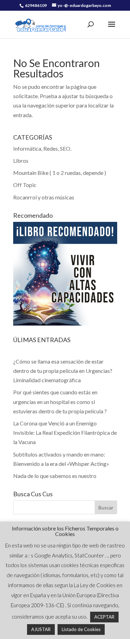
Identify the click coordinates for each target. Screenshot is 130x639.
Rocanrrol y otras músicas (43, 197)
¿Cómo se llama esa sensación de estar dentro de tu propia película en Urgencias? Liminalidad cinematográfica (62, 370)
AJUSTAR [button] (41, 629)
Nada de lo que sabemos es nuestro (54, 475)
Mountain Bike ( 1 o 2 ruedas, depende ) (59, 172)
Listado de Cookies (81, 629)
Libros (20, 160)
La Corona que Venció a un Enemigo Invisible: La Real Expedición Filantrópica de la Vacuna (65, 432)
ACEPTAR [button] (104, 617)
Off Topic (24, 184)
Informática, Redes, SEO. (42, 148)
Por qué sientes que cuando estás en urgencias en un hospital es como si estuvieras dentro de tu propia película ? (60, 401)
